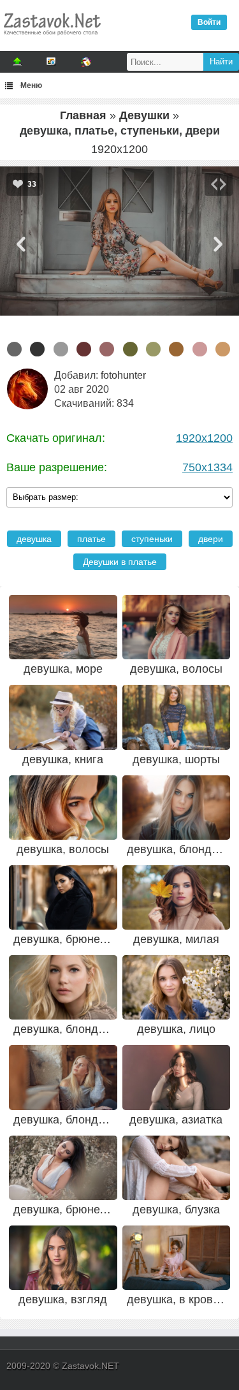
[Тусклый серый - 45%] (14, 349)
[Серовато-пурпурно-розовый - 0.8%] (199, 349)
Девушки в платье (120, 562)
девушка (34, 539)
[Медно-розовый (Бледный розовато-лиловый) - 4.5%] (106, 349)
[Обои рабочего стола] (51, 38)
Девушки (144, 115)
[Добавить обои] (17, 62)
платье (91, 539)
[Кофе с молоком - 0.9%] (176, 349)
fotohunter (123, 375)
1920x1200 (204, 438)
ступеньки (152, 539)
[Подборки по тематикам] (52, 62)
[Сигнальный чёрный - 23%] (37, 349)
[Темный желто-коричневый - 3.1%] (153, 349)
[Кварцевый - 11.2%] (61, 349)
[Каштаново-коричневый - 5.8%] (83, 349)
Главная (83, 115)
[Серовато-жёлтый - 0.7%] (222, 349)
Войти (209, 22)
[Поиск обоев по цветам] (86, 62)
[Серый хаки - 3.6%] (130, 349)
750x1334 (207, 467)
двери (210, 539)
